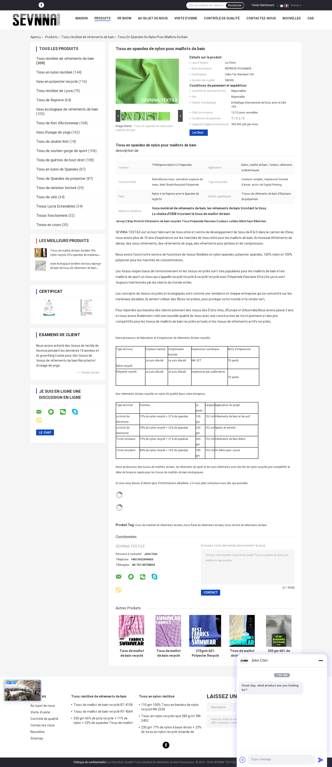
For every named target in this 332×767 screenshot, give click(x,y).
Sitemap (36, 738)
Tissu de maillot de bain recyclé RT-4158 (168, 653)
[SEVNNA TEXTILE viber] (42, 420)
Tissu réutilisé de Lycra (54, 91)
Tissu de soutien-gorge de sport (61, 151)
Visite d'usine (185, 18)
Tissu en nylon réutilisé (54, 72)
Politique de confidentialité (90, 762)
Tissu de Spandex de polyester (61, 178)
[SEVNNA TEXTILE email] (41, 412)
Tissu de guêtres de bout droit (60, 160)
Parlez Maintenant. (263, 5)
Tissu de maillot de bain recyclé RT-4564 (131, 653)
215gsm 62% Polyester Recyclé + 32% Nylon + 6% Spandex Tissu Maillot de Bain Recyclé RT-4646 (205, 653)
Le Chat (197, 132)
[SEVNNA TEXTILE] (36, 19)
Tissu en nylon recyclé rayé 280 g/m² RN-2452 (171, 718)
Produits (102, 18)
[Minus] (320, 660)
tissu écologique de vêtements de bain (67, 109)
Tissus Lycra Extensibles (55, 206)
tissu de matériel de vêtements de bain (158, 525)
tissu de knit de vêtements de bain (246, 525)
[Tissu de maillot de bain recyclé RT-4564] (131, 631)
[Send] (320, 760)
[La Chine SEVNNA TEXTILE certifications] (49, 307)
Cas (310, 18)
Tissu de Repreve (50, 100)
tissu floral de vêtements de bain (204, 525)
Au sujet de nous (153, 18)
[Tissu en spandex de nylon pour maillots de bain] (147, 82)
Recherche (235, 5)
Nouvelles (292, 18)
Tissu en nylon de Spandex (57, 169)
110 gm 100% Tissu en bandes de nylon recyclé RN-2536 (170, 707)
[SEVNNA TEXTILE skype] (78, 411)
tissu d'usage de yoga (53, 132)
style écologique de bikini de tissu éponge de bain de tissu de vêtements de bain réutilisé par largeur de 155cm (75, 268)
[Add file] (242, 760)
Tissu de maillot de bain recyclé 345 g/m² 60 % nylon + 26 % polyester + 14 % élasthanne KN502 (242, 653)
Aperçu (35, 37)
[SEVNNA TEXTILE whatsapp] (53, 412)
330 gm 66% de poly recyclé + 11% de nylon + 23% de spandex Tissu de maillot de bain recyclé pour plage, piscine (279, 653)
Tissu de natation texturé (56, 188)
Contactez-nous (261, 18)
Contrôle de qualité (222, 18)
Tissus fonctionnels (52, 215)
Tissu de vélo (46, 197)
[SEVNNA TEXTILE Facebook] (41, 5)
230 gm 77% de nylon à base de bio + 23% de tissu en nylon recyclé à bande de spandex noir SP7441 (171, 730)
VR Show (124, 18)
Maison (81, 18)
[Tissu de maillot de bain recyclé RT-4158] (168, 631)
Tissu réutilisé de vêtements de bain (87, 37)
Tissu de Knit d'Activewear (57, 123)
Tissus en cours (48, 225)
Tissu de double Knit (52, 141)
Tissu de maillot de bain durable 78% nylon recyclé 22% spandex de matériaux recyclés (75, 255)
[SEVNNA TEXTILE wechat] (65, 412)
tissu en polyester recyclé (57, 81)
